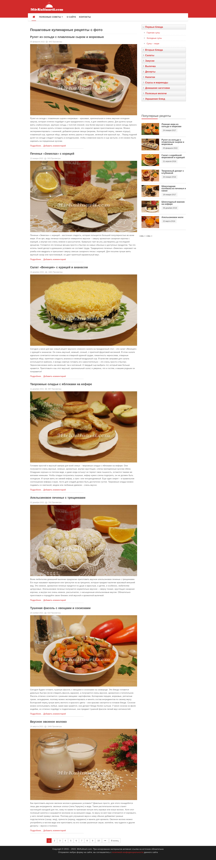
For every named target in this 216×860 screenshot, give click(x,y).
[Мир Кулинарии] (46, 6)
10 (98, 840)
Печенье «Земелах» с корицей (52, 153)
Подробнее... (36, 146)
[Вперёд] (105, 840)
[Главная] (34, 17)
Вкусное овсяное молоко (48, 721)
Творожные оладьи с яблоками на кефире (61, 384)
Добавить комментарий (54, 146)
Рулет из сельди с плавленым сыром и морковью (67, 37)
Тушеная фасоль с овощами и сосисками (60, 608)
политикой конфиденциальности (127, 852)
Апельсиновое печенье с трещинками (57, 497)
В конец (115, 840)
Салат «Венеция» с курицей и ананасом (59, 267)
